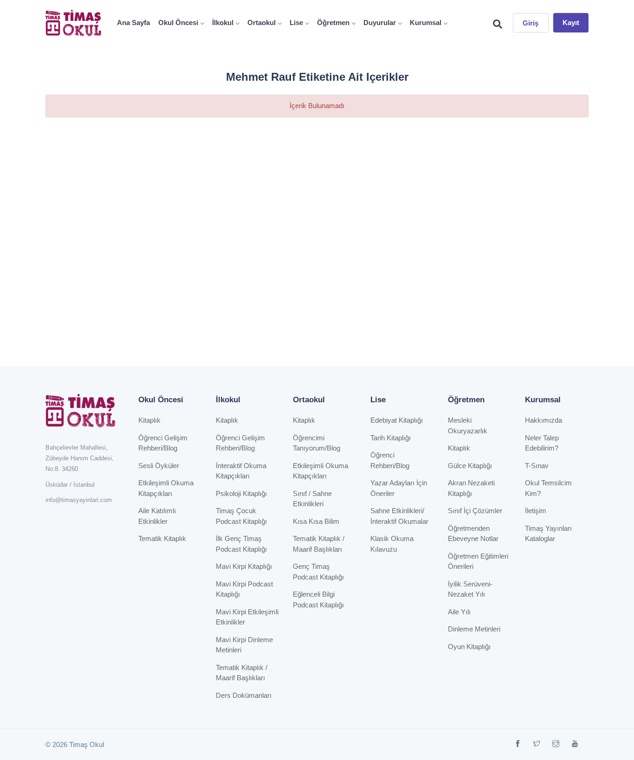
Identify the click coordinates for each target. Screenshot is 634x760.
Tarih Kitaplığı (390, 438)
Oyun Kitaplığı (469, 647)
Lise (296, 22)
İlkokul (222, 22)
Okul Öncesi (178, 22)
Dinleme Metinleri (474, 629)
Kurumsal (425, 22)
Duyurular (379, 22)
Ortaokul (261, 22)
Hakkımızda (543, 420)
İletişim (535, 511)
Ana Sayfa (133, 22)
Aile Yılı (459, 612)
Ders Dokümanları (244, 695)
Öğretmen (333, 22)
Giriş (531, 23)
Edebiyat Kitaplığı (396, 420)
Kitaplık (149, 420)
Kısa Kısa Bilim (316, 521)
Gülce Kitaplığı (470, 466)
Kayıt (571, 22)
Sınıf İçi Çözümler (475, 511)
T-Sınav (537, 466)
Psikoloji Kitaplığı (241, 493)
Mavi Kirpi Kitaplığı (244, 566)
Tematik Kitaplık (162, 538)
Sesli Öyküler (158, 466)
